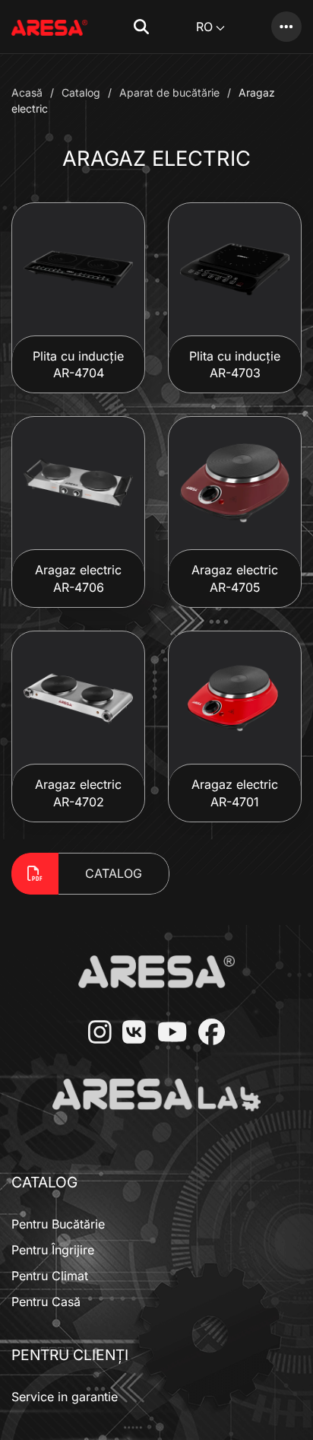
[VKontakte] (128, 1033)
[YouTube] (166, 1033)
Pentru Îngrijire (52, 1249)
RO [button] (204, 26)
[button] (141, 26)
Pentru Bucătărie (58, 1224)
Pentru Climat (49, 1275)
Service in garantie (64, 1396)
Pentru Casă (46, 1301)
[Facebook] (206, 1033)
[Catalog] (286, 26)
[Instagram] (94, 1033)
